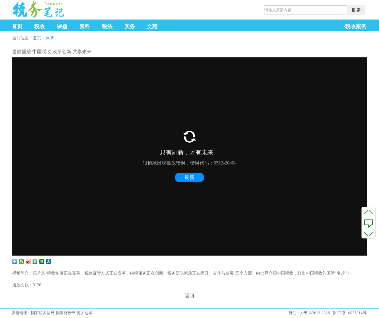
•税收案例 (355, 26)
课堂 (50, 38)
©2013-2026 (319, 313)
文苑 (152, 26)
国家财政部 (65, 313)
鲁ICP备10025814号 (350, 313)
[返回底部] (368, 233)
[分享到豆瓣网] (41, 261)
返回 (189, 295)
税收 (39, 26)
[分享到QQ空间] (35, 261)
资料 (84, 26)
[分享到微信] (21, 261)
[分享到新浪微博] (28, 261)
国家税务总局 (42, 313)
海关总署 (84, 313)
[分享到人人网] (48, 261)
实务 (129, 26)
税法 (107, 26)
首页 (17, 26)
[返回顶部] (368, 212)
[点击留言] (368, 222)
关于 (303, 313)
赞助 (292, 313)
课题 (62, 26)
